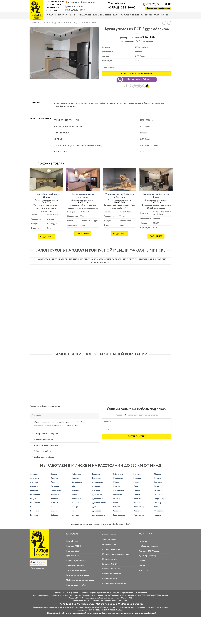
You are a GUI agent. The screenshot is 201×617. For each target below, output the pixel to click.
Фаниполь (158, 511)
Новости (143, 541)
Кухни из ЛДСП (109, 564)
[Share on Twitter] (131, 86)
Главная (34, 22)
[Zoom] (32, 76)
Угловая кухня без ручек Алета (156, 196)
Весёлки (54, 498)
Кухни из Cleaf (73, 551)
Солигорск (158, 494)
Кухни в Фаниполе (111, 568)
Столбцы (158, 502)
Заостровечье (119, 515)
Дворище (96, 486)
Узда (156, 507)
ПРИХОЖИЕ (84, 15)
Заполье (137, 474)
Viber (111, 3)
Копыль (136, 490)
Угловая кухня (87, 22)
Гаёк (73, 486)
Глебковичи (76, 498)
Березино (34, 490)
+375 (158, 4)
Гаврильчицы (76, 482)
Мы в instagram (38, 568)
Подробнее (46, 236)
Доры (94, 507)
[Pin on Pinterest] (139, 86)
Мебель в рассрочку (148, 546)
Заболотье (117, 494)
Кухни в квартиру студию (114, 583)
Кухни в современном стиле (115, 554)
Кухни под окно (109, 578)
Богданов (34, 498)
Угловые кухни (109, 539)
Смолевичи (159, 490)
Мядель (157, 474)
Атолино (34, 482)
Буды (53, 482)
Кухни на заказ (109, 534)
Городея (75, 515)
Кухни (51, 15)
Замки (115, 502)
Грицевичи (96, 478)
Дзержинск (97, 494)
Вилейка (54, 502)
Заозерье (117, 511)
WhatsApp (120, 3)
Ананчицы (34, 478)
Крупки (136, 494)
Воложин (75, 478)
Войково (54, 515)
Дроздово (96, 511)
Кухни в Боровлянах (111, 573)
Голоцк (74, 507)
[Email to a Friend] (135, 86)
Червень (157, 515)
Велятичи (55, 494)
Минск (136, 511)
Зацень (136, 482)
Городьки (96, 474)
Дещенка (96, 490)
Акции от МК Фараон (149, 551)
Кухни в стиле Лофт (111, 549)
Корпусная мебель (126, 15)
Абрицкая (34, 474)
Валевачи (55, 486)
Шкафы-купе (66, 15)
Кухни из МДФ (73, 555)
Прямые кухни (109, 544)
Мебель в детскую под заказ (80, 580)
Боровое (34, 515)
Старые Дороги (161, 498)
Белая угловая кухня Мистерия (83, 196)
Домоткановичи (99, 502)
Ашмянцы (34, 486)
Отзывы (146, 15)
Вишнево (55, 511)
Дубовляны (118, 474)
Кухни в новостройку (76, 585)
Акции (142, 565)
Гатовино (75, 490)
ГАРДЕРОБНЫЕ (102, 15)
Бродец (54, 474)
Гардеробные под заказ (77, 575)
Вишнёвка (55, 507)
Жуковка (116, 486)
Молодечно (138, 515)
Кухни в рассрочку (147, 555)
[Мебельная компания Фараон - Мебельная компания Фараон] (36, 10)
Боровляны (35, 511)
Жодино (116, 482)
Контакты (161, 15)
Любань (137, 502)
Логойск (137, 498)
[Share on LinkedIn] (147, 86)
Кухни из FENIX (73, 546)
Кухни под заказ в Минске (58, 22)
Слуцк (156, 486)
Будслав (54, 478)
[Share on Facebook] (126, 86)
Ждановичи (118, 478)
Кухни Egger (72, 541)
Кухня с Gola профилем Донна (46, 196)
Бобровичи (35, 494)
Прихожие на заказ (75, 565)
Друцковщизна (98, 515)
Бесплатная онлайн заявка (158, 8)
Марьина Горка (139, 507)
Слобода (158, 482)
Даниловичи (97, 482)
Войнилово (76, 474)
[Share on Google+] (143, 86)
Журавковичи (118, 490)
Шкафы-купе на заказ (76, 560)
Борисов (34, 507)
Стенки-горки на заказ (76, 570)
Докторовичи (98, 498)
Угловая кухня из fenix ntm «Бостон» (119, 196)
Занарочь (117, 507)
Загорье (116, 498)
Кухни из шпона (109, 559)
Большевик (35, 502)
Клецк (136, 486)
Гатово (74, 494)
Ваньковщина (56, 490)
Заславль (137, 478)
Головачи (75, 502)
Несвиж (157, 478)
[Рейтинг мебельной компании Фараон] (38, 563)
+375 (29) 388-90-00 (121, 7)
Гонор (74, 511)
